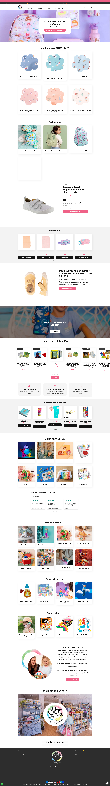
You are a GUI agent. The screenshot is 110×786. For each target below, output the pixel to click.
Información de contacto (77, 784)
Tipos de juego (63, 635)
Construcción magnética (64, 602)
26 (77, 200)
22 (64, 200)
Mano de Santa (29, 784)
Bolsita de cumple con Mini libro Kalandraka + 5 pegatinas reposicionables (89, 364)
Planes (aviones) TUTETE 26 (28, 77)
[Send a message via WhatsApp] (2, 784)
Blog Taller (20, 768)
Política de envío (68, 784)
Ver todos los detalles (67, 214)
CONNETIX (25, 461)
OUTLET (76, 772)
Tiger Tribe (63, 484)
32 (76, 202)
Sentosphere (83, 484)
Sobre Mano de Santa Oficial (24, 766)
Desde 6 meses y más (44, 544)
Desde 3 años (45, 568)
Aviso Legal (20, 752)
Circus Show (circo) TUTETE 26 (80, 77)
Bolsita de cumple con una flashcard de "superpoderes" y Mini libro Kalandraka (73, 364)
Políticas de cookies (22, 762)
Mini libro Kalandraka (56, 362)
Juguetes (77, 762)
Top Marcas (77, 758)
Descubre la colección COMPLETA (55, 30)
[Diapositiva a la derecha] (57, 374)
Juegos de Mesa (45, 635)
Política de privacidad (22, 754)
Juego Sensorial (83, 601)
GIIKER (45, 484)
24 (68, 200)
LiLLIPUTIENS (64, 461)
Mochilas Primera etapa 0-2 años (29, 151)
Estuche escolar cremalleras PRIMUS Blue (84, 252)
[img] (55, 494)
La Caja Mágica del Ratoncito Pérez (24, 421)
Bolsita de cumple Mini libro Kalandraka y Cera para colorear (40, 364)
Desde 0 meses (25, 544)
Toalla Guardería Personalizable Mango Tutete (26, 252)
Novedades (77, 756)
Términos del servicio (60, 784)
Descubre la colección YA (67, 288)
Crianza (77, 760)
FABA (83, 461)
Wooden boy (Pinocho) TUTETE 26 (80, 110)
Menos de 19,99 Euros (83, 635)
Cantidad (65, 205)
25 (72, 200)
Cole (76, 754)
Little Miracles (55, 420)
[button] (36, 6)
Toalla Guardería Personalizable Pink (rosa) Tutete (45, 252)
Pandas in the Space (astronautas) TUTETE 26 (54, 77)
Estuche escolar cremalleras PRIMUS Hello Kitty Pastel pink (65, 252)
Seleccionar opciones (70, 426)
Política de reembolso (43, 784)
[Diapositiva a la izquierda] (52, 374)
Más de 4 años (63, 567)
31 (72, 202)
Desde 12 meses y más (64, 543)
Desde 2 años (25, 568)
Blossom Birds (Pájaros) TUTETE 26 (29, 110)
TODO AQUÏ (55, 331)
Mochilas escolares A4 (80, 151)
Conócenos (77, 775)
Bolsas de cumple (25, 601)
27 (80, 200)
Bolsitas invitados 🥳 (79, 750)
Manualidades (44, 601)
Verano (76, 752)
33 (80, 202)
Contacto (20, 764)
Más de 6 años (83, 568)
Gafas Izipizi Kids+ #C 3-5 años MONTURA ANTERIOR (70, 421)
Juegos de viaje (78, 770)
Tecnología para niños (26, 635)
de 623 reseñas (35, 496)
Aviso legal (85, 784)
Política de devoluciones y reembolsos (26, 756)
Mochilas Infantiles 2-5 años (54, 151)
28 (84, 200)
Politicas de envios (22, 760)
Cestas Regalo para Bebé (80, 766)
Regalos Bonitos (78, 768)
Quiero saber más (72, 679)
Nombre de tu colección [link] (28, 159)
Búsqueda (20, 750)
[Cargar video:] (55, 715)
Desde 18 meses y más (84, 543)
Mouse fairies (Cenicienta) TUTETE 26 (55, 110)
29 (64, 202)
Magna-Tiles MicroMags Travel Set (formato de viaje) (85, 421)
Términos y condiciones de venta (25, 758)
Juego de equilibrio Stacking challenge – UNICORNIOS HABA (40, 421)
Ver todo (55, 260)
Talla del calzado (66, 198)
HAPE (25, 484)
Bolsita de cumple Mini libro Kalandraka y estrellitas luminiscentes (23, 364)
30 (68, 202)
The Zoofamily (44, 461)
